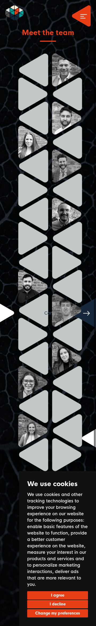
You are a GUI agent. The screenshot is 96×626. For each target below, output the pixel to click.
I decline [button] (58, 604)
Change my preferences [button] (57, 613)
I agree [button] (57, 595)
